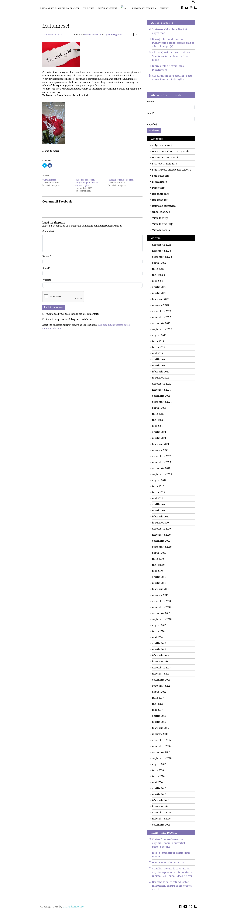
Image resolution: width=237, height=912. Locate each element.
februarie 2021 (160, 444)
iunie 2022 (158, 347)
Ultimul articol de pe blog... (121, 179)
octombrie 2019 (161, 540)
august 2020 (159, 480)
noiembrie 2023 (161, 250)
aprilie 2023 (159, 287)
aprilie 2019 (159, 577)
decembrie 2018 (161, 601)
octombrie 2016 (161, 752)
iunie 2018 (158, 631)
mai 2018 (157, 637)
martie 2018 (159, 649)
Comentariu (48, 231)
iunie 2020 (158, 492)
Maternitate (159, 181)
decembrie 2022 (161, 311)
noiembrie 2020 (161, 462)
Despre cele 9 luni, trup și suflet (171, 151)
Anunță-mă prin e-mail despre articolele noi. (69, 319)
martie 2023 (159, 293)
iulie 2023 (158, 268)
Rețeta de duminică (164, 205)
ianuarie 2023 (160, 305)
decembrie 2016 (161, 740)
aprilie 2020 (159, 504)
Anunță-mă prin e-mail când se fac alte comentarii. (72, 313)
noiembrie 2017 (161, 673)
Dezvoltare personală (144, 8)
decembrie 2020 (161, 456)
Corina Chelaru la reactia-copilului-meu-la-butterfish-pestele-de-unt (169, 843)
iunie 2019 (158, 564)
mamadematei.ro (73, 906)
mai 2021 (157, 426)
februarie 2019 (160, 589)
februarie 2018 (160, 655)
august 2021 (159, 407)
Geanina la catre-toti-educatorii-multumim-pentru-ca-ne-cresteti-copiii (172, 885)
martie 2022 (159, 365)
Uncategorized (161, 211)
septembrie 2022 (162, 329)
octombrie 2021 (161, 395)
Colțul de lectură (107, 8)
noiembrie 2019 (161, 534)
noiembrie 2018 (161, 607)
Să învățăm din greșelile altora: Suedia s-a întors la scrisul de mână (171, 56)
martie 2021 (159, 438)
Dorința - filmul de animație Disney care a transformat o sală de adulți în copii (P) (173, 42)
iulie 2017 (158, 697)
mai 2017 (157, 709)
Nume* (150, 101)
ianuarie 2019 (160, 595)
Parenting (88, 8)
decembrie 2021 (161, 383)
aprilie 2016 (159, 788)
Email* (150, 112)
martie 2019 (159, 583)
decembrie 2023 (161, 244)
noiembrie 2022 (161, 317)
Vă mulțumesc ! (49, 179)
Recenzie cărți (161, 193)
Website (46, 279)
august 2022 (159, 335)
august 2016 (159, 764)
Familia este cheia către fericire (171, 169)
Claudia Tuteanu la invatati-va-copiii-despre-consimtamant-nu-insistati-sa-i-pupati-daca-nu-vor (172, 872)
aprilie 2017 (159, 715)
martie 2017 (159, 722)
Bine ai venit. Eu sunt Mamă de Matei (59, 8)
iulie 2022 (158, 341)
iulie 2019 (158, 558)
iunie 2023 (158, 274)
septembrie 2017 (162, 685)
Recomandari (160, 199)
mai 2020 (157, 498)
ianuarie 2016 (160, 806)
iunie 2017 (158, 703)
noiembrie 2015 (161, 818)
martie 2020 (159, 510)
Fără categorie (113, 34)
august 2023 (159, 262)
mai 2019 (157, 570)
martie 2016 (159, 794)
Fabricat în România (164, 163)
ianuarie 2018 (160, 661)
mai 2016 (157, 782)
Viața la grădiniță (162, 224)
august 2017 (159, 691)
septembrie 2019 (162, 546)
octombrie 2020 (161, 468)
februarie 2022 (160, 371)
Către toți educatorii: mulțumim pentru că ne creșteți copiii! (86, 182)
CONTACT (164, 8)
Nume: (46, 256)
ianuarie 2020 (160, 522)
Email (46, 267)
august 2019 (159, 552)
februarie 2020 (160, 516)
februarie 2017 (160, 728)
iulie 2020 (158, 486)
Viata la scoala (161, 230)
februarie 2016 (160, 800)
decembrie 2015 (161, 812)
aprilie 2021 (159, 432)
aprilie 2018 (159, 643)
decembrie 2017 (161, 667)
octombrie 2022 (161, 323)
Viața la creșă (160, 218)
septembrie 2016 (162, 758)
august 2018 (159, 625)
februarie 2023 (160, 299)
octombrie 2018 (161, 613)
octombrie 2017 (161, 679)
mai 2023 (157, 281)
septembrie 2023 (162, 256)
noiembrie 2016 (161, 746)
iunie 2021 (158, 419)
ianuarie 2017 (160, 734)
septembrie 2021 (162, 401)
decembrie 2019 (161, 528)
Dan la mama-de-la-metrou (168, 862)
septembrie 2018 (162, 619)
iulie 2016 (158, 770)
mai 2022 (157, 353)
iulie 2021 (158, 413)
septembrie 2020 (162, 474)
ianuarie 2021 (160, 450)
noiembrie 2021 (161, 389)
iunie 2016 (158, 776)
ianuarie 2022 (160, 377)
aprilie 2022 (159, 359)
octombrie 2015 (161, 824)
